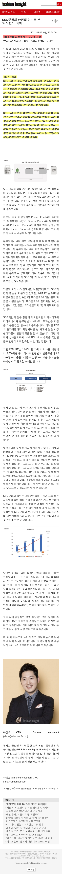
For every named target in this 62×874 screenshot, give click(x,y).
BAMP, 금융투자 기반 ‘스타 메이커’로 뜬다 (28, 818)
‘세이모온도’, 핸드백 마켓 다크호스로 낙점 (28, 841)
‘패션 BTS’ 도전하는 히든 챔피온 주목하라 (27, 807)
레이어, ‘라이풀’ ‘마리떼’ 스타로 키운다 (26, 828)
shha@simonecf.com (15, 736)
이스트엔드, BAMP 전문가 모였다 (23, 821)
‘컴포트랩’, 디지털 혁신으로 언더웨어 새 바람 (29, 838)
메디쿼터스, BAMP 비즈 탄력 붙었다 (25, 834)
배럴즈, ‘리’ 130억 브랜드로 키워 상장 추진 (28, 831)
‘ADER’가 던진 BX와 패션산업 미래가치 (26, 804)
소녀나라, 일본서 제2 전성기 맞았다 (24, 824)
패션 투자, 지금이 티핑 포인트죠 (23, 814)
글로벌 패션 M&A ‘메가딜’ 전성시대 (24, 811)
